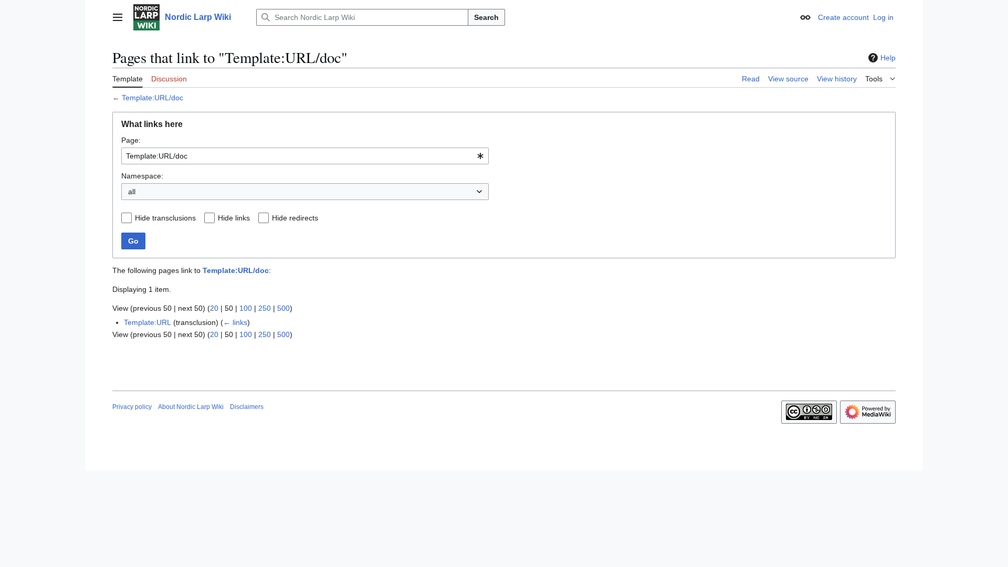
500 (283, 308)
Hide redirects (295, 218)
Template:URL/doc (152, 97)
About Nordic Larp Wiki (191, 407)
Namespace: (142, 176)
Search (486, 17)
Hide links (234, 218)
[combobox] (305, 156)
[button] (117, 17)
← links (235, 322)
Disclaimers (247, 407)
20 (214, 308)
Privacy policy (132, 407)
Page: (131, 140)
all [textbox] (131, 191)
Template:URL (147, 322)
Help (888, 58)
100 (245, 308)
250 (264, 308)
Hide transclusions (165, 218)
